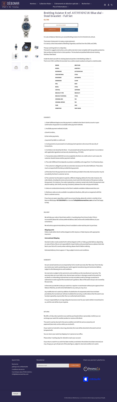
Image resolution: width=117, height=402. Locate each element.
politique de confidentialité (20, 367)
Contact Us (52, 29)
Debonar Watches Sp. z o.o (75, 398)
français (15, 394)
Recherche (15, 364)
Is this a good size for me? (70, 29)
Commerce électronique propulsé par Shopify (93, 398)
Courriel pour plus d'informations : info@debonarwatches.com (22, 373)
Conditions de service (18, 369)
